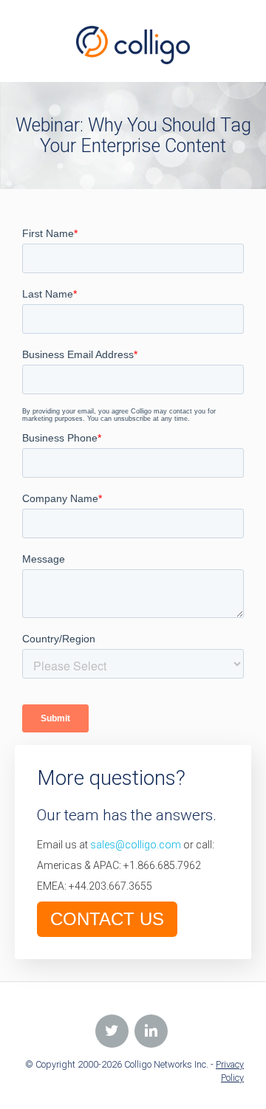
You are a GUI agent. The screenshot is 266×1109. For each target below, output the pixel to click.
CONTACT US (107, 919)
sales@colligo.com (135, 845)
